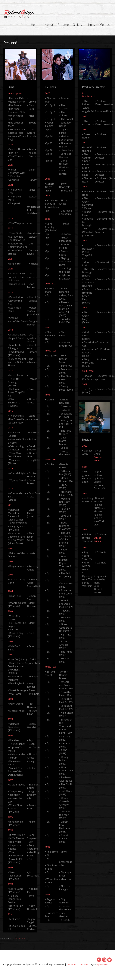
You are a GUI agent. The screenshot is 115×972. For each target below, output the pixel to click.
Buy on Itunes (98, 459)
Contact (105, 25)
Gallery (77, 25)
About (49, 25)
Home (35, 25)
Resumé (63, 25)
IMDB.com (19, 938)
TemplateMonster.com (102, 964)
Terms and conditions (77, 964)
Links (91, 25)
